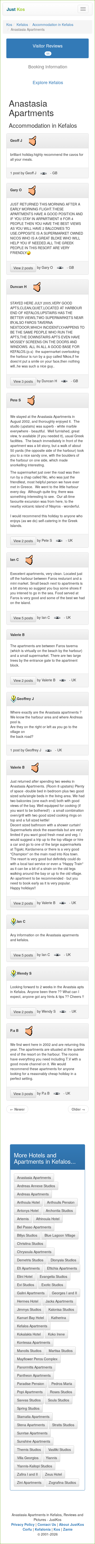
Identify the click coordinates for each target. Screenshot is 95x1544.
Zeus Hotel (53, 1474)
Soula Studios (58, 1400)
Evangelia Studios (53, 1276)
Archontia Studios (59, 1210)
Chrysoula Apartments (34, 1251)
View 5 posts (23, 617)
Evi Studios (25, 1284)
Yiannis (51, 1457)
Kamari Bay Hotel (30, 1317)
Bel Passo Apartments (34, 1227)
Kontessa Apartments (33, 1342)
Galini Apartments (31, 1292)
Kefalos (22, 24)
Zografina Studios (62, 1482)
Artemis (23, 1218)
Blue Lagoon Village (60, 1235)
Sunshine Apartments (33, 1441)
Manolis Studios (29, 1350)
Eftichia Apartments (62, 1268)
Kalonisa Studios (61, 1309)
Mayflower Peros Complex (37, 1358)
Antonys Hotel (27, 1210)
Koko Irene (56, 1334)
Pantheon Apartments (34, 1375)
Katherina (58, 1317)
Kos (9, 24)
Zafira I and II (27, 1474)
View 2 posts (23, 267)
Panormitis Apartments (34, 1367)
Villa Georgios (27, 1457)
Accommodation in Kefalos (52, 24)
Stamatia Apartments (33, 1416)
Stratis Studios (63, 1424)
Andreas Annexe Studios (36, 1185)
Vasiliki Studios (59, 1449)
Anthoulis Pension (61, 1202)
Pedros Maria (61, 1383)
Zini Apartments (29, 1482)
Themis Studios (29, 1449)
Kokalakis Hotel (29, 1334)
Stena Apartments (31, 1424)
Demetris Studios (30, 1259)
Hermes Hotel (27, 1301)
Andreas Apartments (33, 1194)
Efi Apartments (28, 1268)
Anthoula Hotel (28, 1202)
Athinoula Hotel (47, 1218)
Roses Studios (61, 1391)
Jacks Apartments (59, 1301)
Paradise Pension (30, 1383)
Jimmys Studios (29, 1309)
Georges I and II (64, 1292)
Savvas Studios (29, 1400)
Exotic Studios (52, 1284)
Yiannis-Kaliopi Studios (34, 1466)
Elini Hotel (24, 1276)
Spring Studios (28, 1408)
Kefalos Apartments (32, 1325)
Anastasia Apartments (34, 1177)
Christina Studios (30, 1243)
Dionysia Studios (63, 1259)
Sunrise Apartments (32, 1433)
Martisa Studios (61, 1350)
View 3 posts (23, 381)
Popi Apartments (30, 1391)
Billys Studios (27, 1235)
